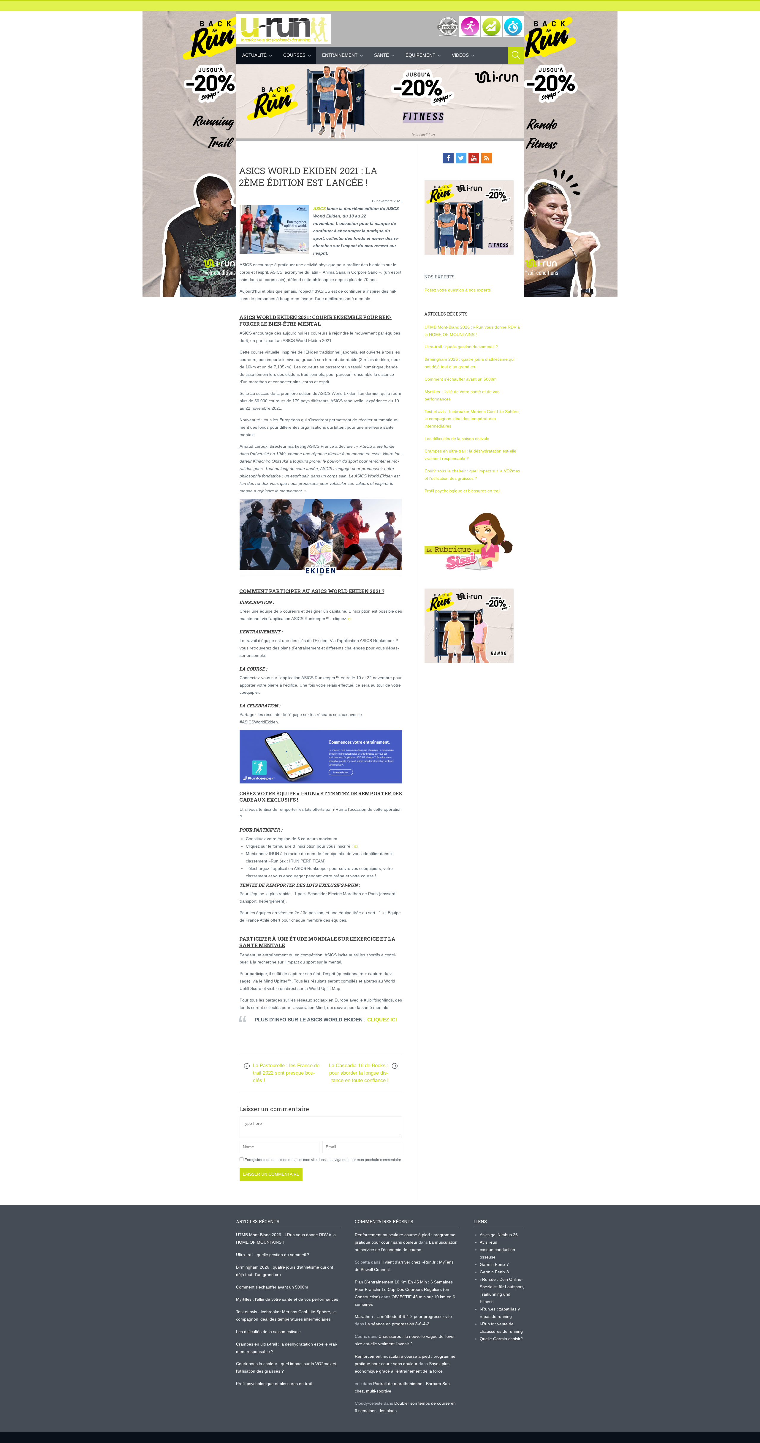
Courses (294, 55)
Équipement (420, 55)
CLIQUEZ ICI (382, 1020)
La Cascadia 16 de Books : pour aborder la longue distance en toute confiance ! (359, 1073)
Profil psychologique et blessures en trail (462, 490)
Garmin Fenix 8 (494, 1271)
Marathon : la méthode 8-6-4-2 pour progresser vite (403, 1316)
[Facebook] (448, 158)
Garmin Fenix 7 (494, 1264)
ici (349, 618)
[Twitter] (461, 158)
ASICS (319, 208)
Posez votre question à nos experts (458, 290)
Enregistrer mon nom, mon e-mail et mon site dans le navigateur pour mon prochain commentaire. (323, 1160)
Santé (381, 55)
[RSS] (486, 158)
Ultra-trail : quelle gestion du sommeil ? (461, 346)
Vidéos (460, 55)
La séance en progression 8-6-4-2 (397, 1323)
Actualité (254, 55)
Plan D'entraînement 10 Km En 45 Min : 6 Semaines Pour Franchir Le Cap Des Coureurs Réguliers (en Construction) (404, 1289)
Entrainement (339, 55)
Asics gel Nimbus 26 (499, 1234)
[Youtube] (473, 158)
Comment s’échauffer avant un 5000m (461, 379)
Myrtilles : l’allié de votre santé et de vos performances (287, 1299)
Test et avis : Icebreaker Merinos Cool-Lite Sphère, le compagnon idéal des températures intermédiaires (472, 419)
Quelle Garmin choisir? (501, 1338)
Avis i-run (488, 1242)
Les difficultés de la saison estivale (457, 438)
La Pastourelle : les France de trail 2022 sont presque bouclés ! (286, 1073)
